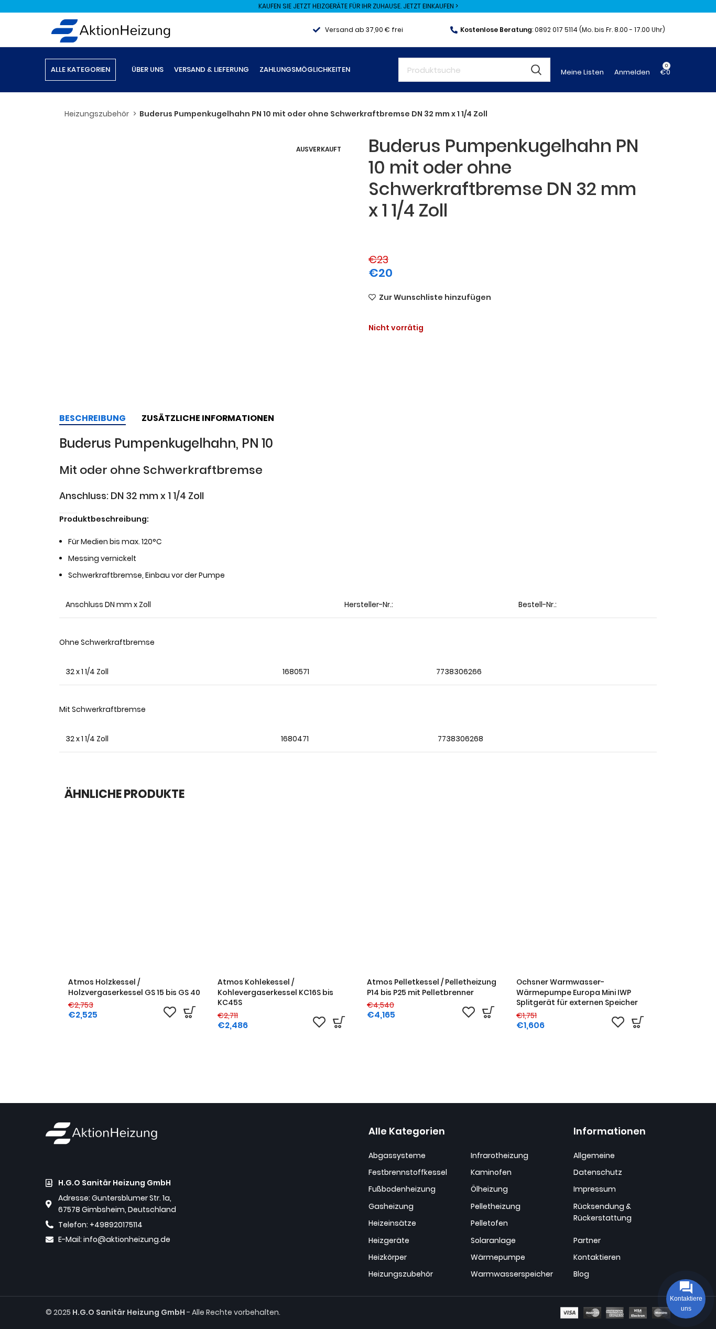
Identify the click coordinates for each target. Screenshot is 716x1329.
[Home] (111, 29)
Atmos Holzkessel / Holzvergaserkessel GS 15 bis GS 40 (134, 987)
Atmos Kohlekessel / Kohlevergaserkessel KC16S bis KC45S (275, 992)
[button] (189, 1012)
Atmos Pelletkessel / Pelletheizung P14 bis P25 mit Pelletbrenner (431, 987)
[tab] (92, 418)
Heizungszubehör (97, 114)
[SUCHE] (536, 70)
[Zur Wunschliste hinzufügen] (169, 1012)
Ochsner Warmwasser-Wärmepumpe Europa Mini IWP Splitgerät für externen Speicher (577, 992)
